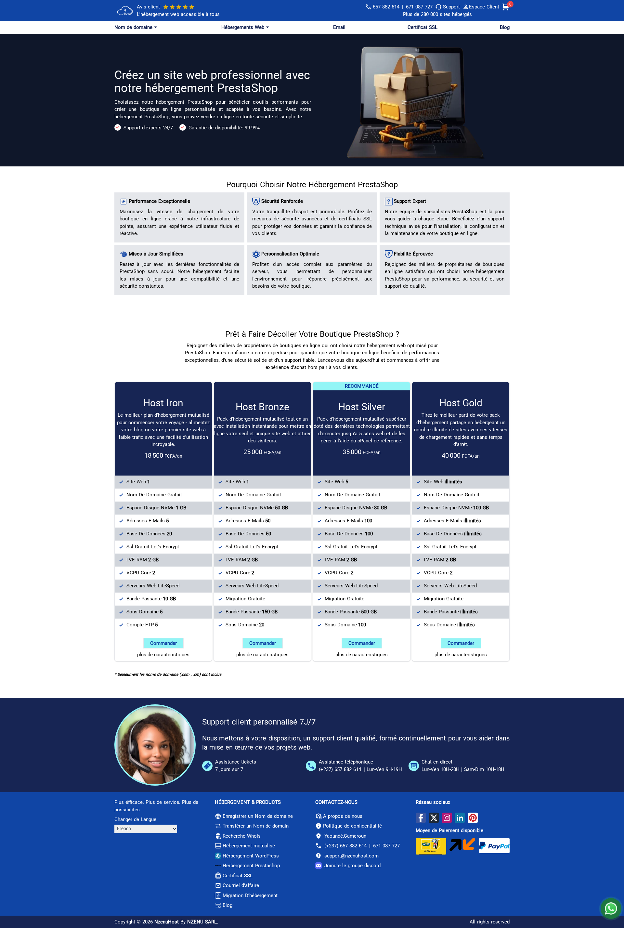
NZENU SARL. (202, 922)
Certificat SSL (422, 27)
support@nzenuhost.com (351, 856)
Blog (505, 27)
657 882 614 (386, 7)
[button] (136, 27)
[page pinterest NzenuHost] (473, 818)
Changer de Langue (135, 819)
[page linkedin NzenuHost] (460, 818)
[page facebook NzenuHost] (421, 818)
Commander (163, 643)
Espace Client (484, 7)
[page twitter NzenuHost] (434, 818)
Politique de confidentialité (352, 826)
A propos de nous (342, 816)
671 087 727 (419, 7)
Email (339, 27)
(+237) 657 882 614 (340, 769)
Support (451, 7)
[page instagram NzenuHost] (447, 818)
